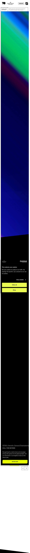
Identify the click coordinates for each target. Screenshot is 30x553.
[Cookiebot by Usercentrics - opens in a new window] (20, 262)
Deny (14, 290)
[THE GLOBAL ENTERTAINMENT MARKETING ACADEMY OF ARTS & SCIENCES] (8, 3)
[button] (26, 3)
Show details (20, 279)
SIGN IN (21, 3)
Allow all (14, 285)
